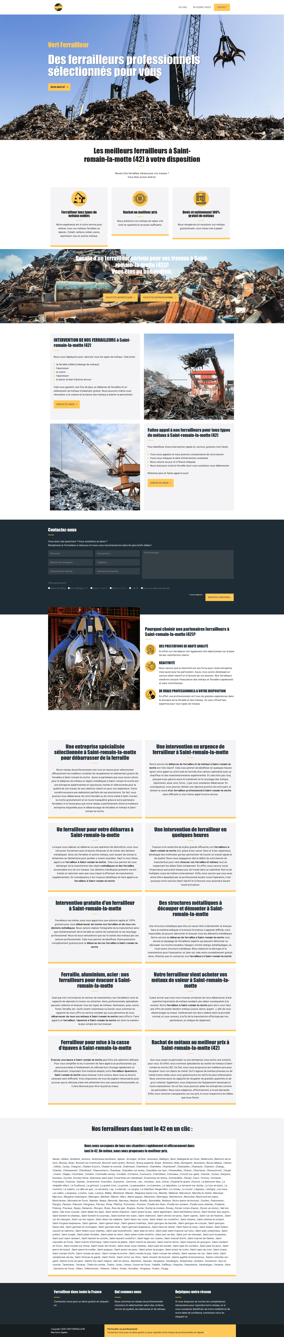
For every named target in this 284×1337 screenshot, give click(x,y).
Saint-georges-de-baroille (162, 1223)
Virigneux (145, 1268)
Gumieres (119, 1181)
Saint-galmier (90, 1223)
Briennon (168, 1162)
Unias (119, 1264)
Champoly (197, 1166)
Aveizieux (152, 1158)
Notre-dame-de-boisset (186, 1200)
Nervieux (124, 1200)
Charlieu (57, 1170)
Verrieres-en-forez (64, 1268)
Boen (72, 1162)
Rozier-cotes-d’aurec (187, 1208)
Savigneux (159, 1260)
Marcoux (58, 1196)
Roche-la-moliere (155, 1208)
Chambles (156, 1166)
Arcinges (132, 1158)
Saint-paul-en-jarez (211, 1245)
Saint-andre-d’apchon (117, 1211)
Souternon (211, 1260)
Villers (115, 1268)
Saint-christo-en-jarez (169, 1215)
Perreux (100, 1204)
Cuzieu (215, 1174)
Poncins (141, 1204)
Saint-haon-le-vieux (187, 1226)
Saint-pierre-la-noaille (84, 1249)
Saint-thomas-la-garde (88, 1257)
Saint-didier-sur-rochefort (164, 1219)
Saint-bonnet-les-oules (124, 1215)
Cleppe (67, 1174)
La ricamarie (154, 1185)
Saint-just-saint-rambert (66, 1238)
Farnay (188, 1177)
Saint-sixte (212, 1253)
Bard (173, 1158)
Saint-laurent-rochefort (122, 1238)
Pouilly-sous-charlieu (202, 1204)
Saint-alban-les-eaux (92, 1211)
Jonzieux (149, 1181)
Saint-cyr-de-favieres (212, 1215)
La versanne (102, 1189)
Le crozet (187, 1189)
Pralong (57, 1208)
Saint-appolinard (162, 1211)
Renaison (87, 1208)
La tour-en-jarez (214, 1185)
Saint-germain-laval (109, 1226)
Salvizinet (136, 1260)
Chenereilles (175, 1170)
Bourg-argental (145, 1162)
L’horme (196, 1181)
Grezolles (106, 1181)
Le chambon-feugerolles (154, 1189)
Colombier (78, 1174)
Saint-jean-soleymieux (208, 1230)
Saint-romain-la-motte (115, 1253)
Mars (123, 1196)
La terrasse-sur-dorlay (191, 1185)
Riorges (98, 1208)
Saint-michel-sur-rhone (77, 1245)
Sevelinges (172, 1260)
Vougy (164, 1268)
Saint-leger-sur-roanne (150, 1238)
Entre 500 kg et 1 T (79, 588)
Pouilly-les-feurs (156, 1204)
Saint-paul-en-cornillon (186, 1245)
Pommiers (130, 1204)
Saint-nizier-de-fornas (103, 1245)
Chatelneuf (85, 1170)
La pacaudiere (138, 1185)
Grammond (93, 1181)
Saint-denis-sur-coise (136, 1219)
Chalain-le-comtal (111, 1166)
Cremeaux (173, 1174)
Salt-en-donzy (121, 1260)
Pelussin (78, 1204)
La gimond (93, 1185)
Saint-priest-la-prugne (151, 1249)
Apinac (121, 1158)
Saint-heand (206, 1226)
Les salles (58, 1193)
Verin (228, 1264)
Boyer (158, 1162)
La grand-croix (108, 1185)
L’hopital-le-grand (180, 1181)
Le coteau (175, 1189)
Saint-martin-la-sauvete (142, 1242)
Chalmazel (129, 1166)
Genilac (81, 1181)
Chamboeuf (169, 1166)
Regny (77, 1208)
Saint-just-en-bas (165, 1234)
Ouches (205, 1200)
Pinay (109, 1204)
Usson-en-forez (142, 1264)
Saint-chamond (147, 1215)
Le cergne (133, 1189)
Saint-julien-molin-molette (139, 1234)
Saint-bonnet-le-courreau (95, 1215)
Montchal (189, 1196)
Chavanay (115, 1170)
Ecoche (68, 1177)
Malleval (173, 1193)
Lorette (82, 1193)
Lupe (91, 1193)
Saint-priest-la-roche (177, 1249)
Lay (112, 1189)
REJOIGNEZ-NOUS (202, 7)
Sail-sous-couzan (70, 1211)
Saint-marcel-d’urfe (175, 1238)
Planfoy (118, 1204)
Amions (86, 1158)
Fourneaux (59, 1181)
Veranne (219, 1264)
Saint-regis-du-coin (201, 1249)
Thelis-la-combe (96, 1264)
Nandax (94, 1200)
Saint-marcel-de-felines (201, 1238)
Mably (108, 1193)
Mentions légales (59, 1332)
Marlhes (105, 1196)
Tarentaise (68, 1264)
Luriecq (99, 1193)
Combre (89, 1174)
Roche (140, 1208)
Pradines (220, 1204)
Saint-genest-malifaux (134, 1223)
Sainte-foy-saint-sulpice (98, 1260)
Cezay (66, 1166)
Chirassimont (214, 1170)
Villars (79, 1268)
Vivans (156, 1268)
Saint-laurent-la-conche (95, 1238)
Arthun (142, 1158)
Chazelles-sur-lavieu (133, 1170)
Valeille (156, 1264)
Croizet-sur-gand (190, 1174)
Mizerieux (150, 1196)
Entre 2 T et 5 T (119, 588)
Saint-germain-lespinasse (136, 1226)
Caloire (227, 1162)
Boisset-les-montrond (88, 1162)
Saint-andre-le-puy (141, 1211)
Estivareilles (176, 1177)
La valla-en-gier (85, 1189)
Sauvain (147, 1260)
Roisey (170, 1208)
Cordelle (121, 1174)
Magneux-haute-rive (146, 1193)
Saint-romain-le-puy (140, 1253)
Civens (58, 1174)
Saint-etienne (188, 1219)
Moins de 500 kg (58, 588)
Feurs (196, 1177)
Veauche (178, 1264)
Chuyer (227, 1170)
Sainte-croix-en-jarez (72, 1260)
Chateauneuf (70, 1170)
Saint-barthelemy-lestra (186, 1211)
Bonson (130, 1162)
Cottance (133, 1174)
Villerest (105, 1268)
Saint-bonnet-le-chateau (66, 1215)
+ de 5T (135, 588)
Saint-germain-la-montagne (81, 1226)
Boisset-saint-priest (113, 1162)
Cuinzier (205, 1174)
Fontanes (216, 1177)
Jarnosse (131, 1181)
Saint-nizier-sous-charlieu (132, 1245)
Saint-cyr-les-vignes (83, 1219)
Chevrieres (199, 1170)
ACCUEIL (183, 7)
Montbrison (176, 1196)
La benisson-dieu (211, 1181)
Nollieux (166, 1200)
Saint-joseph (68, 1234)
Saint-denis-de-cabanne (109, 1219)
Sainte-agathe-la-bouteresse (188, 1257)
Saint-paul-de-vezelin (160, 1245)
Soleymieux (186, 1260)
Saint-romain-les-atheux (166, 1253)
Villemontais (91, 1268)
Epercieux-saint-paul (101, 1177)
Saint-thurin (109, 1257)
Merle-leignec (135, 1196)
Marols (115, 1196)
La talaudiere (169, 1185)
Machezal (118, 1193)
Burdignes (187, 1162)
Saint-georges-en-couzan (192, 1223)
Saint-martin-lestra (168, 1242)
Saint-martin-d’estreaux (88, 1242)
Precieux (68, 1208)
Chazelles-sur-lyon (156, 1170)
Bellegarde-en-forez (188, 1158)
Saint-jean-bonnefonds (119, 1230)
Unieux (128, 1264)
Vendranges (206, 1264)
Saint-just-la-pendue (214, 1234)
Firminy (205, 1177)
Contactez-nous (65, 404)
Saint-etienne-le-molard (210, 1219)
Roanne (131, 1208)
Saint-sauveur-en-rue (193, 1253)
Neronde (113, 1200)
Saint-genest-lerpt (109, 1223)
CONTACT (222, 7)
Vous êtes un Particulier (119, 297)
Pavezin (67, 1204)
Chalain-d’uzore (91, 1166)
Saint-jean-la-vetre (144, 1230)
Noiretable (155, 1200)
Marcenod (185, 1193)
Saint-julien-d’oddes (88, 1234)
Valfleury (167, 1264)
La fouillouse (78, 1185)
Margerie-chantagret (76, 1196)
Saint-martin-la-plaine (115, 1242)
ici (206, 1332)
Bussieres (200, 1162)
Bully (177, 1162)
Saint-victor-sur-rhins (129, 1257)
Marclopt (218, 1193)
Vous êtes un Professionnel (158, 297)
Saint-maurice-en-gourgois (195, 1242)
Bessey (63, 1162)
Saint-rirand (220, 1249)
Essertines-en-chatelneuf (128, 1177)
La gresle (123, 1185)
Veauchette (191, 1264)
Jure (158, 1181)
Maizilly (163, 1193)
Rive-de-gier (119, 1208)
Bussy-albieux (214, 1162)
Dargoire (226, 1174)
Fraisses (71, 1181)
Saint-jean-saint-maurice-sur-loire (175, 1230)
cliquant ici (181, 1316)
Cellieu (58, 1166)
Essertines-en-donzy (156, 1177)
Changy (220, 1166)
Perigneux (89, 1204)
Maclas (129, 1193)
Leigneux (199, 1189)
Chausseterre (101, 1170)
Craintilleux (159, 1174)
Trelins (111, 1264)
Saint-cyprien (191, 1215)
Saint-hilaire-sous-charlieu (90, 1230)
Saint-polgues (105, 1249)
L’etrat (166, 1181)
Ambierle (75, 1158)
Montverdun (60, 1200)
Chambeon (142, 1166)
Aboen (56, 1158)
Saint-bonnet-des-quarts (215, 1211)
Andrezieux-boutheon (104, 1158)
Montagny (162, 1196)
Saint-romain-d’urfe (64, 1253)
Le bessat (121, 1189)
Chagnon (76, 1166)
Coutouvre (146, 1174)
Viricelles (133, 1268)
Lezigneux (71, 1193)
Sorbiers (199, 1260)
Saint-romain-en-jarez (88, 1253)
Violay (123, 1268)
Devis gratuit (58, 87)
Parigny (57, 1204)
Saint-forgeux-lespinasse (67, 1223)
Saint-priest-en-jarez (126, 1249)
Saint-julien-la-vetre (112, 1234)
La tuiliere (69, 1189)
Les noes (222, 1189)
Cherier (188, 1170)
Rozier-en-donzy (209, 1208)
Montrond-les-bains (207, 1196)
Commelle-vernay (105, 1174)
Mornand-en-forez (78, 1200)
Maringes (94, 1196)
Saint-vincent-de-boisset (156, 1257)
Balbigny (164, 1158)
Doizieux (58, 1177)
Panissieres (217, 1200)
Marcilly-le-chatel (202, 1193)
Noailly (144, 1200)
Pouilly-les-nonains (178, 1204)
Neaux (103, 1200)
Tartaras (81, 1264)
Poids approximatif (58, 583)
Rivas (107, 1208)
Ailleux (65, 1158)
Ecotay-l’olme (81, 1177)
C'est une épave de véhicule (156, 588)
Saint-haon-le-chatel (163, 1226)
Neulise (134, 1200)
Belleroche (207, 1158)
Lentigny (211, 1189)
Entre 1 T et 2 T (100, 588)
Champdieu (183, 1166)
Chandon (209, 1166)
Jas (140, 1181)
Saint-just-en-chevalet (189, 1234)
